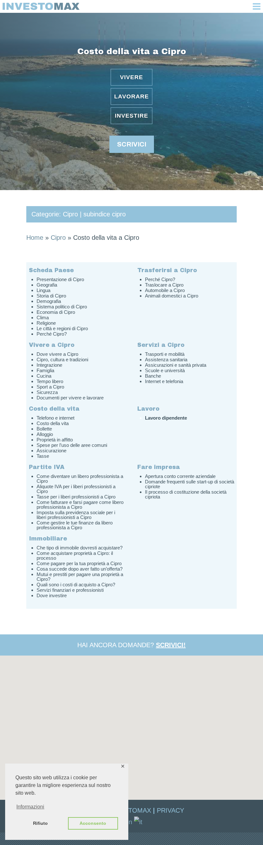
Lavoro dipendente (166, 418)
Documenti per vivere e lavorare (70, 397)
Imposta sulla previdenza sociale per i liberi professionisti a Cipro (76, 515)
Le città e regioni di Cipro (62, 328)
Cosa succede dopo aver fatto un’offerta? (80, 569)
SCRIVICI (131, 144)
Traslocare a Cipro (164, 285)
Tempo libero (50, 381)
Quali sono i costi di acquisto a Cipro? (76, 584)
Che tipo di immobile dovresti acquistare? (80, 547)
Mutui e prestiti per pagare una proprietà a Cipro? (80, 577)
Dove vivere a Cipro (57, 354)
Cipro (70, 214)
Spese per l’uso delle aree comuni (72, 445)
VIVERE (131, 77)
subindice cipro (104, 214)
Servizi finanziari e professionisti (70, 590)
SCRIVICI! (171, 644)
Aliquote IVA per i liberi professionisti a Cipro (76, 489)
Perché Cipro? (52, 334)
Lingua (43, 290)
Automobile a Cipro (165, 290)
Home (34, 237)
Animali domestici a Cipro (171, 295)
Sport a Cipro (50, 386)
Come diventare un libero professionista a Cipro (80, 478)
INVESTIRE (131, 116)
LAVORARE (131, 96)
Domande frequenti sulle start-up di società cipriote (189, 484)
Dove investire (52, 595)
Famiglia (45, 370)
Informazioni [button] (30, 806)
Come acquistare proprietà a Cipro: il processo (75, 555)
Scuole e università (165, 370)
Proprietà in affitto (55, 439)
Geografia (47, 285)
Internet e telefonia (164, 381)
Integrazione (49, 365)
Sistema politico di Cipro (62, 306)
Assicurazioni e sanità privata (175, 365)
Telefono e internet (55, 418)
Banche (153, 376)
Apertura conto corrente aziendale (180, 476)
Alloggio (45, 434)
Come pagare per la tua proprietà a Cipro (79, 563)
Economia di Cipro (56, 312)
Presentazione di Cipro (60, 279)
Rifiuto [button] (40, 823)
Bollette (44, 428)
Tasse (43, 456)
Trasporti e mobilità (164, 354)
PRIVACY (170, 810)
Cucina (44, 376)
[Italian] (138, 821)
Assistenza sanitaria (166, 359)
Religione (46, 323)
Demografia (49, 301)
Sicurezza (47, 392)
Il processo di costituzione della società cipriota (185, 494)
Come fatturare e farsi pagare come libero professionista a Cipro (80, 504)
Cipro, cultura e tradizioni (62, 359)
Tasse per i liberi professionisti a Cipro (76, 496)
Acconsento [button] (93, 823)
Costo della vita (53, 423)
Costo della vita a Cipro (131, 51)
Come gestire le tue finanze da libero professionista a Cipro (75, 525)
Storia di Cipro (51, 295)
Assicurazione (51, 450)
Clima (43, 317)
